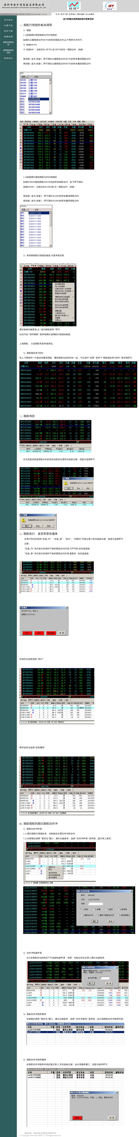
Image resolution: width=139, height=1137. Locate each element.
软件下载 (64, 14)
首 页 (57, 14)
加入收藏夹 (90, 14)
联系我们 (72, 14)
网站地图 (80, 14)
